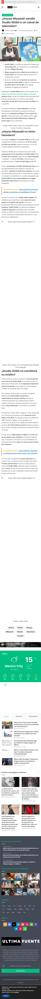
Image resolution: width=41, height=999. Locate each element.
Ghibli (20, 628)
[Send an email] (15, 30)
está (29, 906)
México (21, 909)
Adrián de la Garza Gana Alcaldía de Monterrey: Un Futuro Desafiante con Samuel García (26, 724)
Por (3, 912)
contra (19, 906)
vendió (20, 636)
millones (9, 909)
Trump (19, 912)
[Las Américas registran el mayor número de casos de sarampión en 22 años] (20, 884)
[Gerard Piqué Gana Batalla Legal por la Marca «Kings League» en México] (7, 743)
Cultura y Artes (7, 15)
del (25, 906)
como (9, 906)
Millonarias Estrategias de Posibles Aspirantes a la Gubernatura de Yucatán (26, 734)
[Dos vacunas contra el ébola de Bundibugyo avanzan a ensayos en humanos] (33, 876)
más (15, 909)
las (34, 906)
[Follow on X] (14, 30)
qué (8, 912)
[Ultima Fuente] (12, 7)
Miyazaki (10, 632)
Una (24, 912)
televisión (31, 632)
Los (3, 909)
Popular (6, 716)
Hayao (29, 628)
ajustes (16, 992)
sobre (13, 912)
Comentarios (33, 716)
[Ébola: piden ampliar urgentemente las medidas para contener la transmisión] (7, 884)
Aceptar (6, 996)
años (3, 906)
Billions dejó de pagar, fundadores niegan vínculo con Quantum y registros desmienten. (26, 761)
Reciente (19, 716)
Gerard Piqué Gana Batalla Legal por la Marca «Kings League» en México (25, 743)
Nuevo (27, 909)
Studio (20, 632)
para (33, 909)
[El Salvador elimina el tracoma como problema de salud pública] (7, 891)
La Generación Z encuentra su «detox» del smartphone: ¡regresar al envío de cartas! (10, 792)
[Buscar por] (39, 8)
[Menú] (2, 8)
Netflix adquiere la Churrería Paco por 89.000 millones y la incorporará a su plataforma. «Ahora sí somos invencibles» (29, 821)
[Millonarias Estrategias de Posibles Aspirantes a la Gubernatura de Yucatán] (7, 734)
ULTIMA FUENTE (9, 30)
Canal (11, 628)
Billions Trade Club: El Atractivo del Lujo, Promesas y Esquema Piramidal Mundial (26, 752)
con (14, 906)
